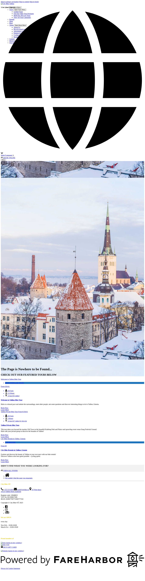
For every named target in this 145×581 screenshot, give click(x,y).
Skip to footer (34, 2)
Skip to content (24, 2)
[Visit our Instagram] (6, 510)
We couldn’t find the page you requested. (19, 478)
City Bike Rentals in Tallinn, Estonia (14, 450)
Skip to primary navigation (10, 2)
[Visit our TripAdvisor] (7, 513)
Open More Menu (15, 7)
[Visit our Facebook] (6, 507)
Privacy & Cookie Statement (10, 568)
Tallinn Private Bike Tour (10, 425)
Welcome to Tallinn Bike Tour (11, 400)
